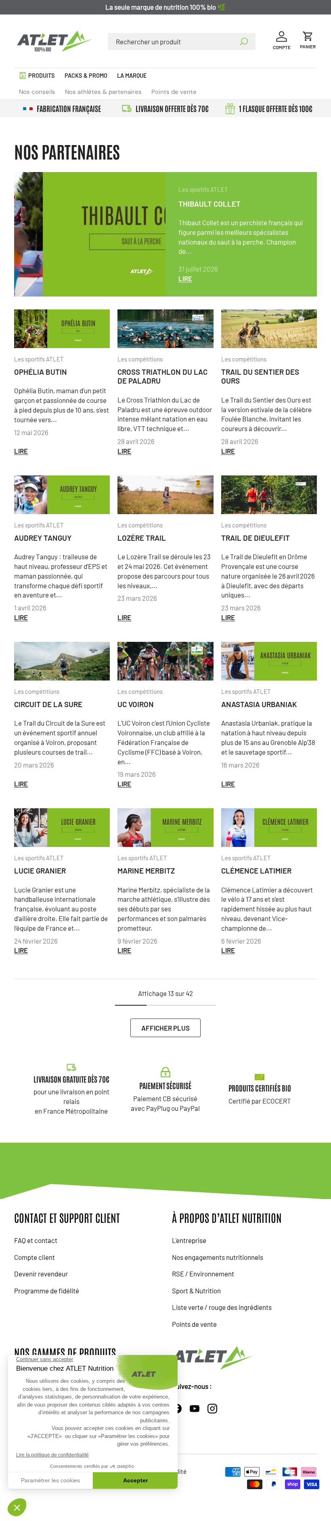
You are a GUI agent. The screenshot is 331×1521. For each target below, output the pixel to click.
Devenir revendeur (41, 1274)
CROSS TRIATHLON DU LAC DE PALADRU (162, 376)
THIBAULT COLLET (209, 203)
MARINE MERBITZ (146, 870)
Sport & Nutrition (196, 1291)
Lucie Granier (40, 870)
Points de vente (174, 92)
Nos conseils (37, 92)
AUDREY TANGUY (42, 537)
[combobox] (181, 41)
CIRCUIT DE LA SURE (48, 704)
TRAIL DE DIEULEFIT (255, 537)
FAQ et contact (35, 1240)
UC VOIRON (135, 704)
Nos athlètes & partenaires (103, 92)
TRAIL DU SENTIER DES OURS (260, 376)
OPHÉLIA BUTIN (40, 371)
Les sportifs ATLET (203, 189)
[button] (308, 41)
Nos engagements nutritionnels (217, 1257)
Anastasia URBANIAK (259, 704)
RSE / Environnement (203, 1274)
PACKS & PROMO (86, 75)
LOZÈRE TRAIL (141, 537)
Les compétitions (140, 359)
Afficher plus (165, 1028)
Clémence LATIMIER (256, 870)
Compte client (34, 1257)
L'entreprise (189, 1240)
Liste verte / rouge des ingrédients (222, 1307)
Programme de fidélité (46, 1291)
